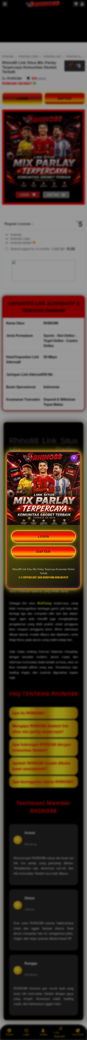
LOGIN (43, 536)
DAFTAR (43, 551)
